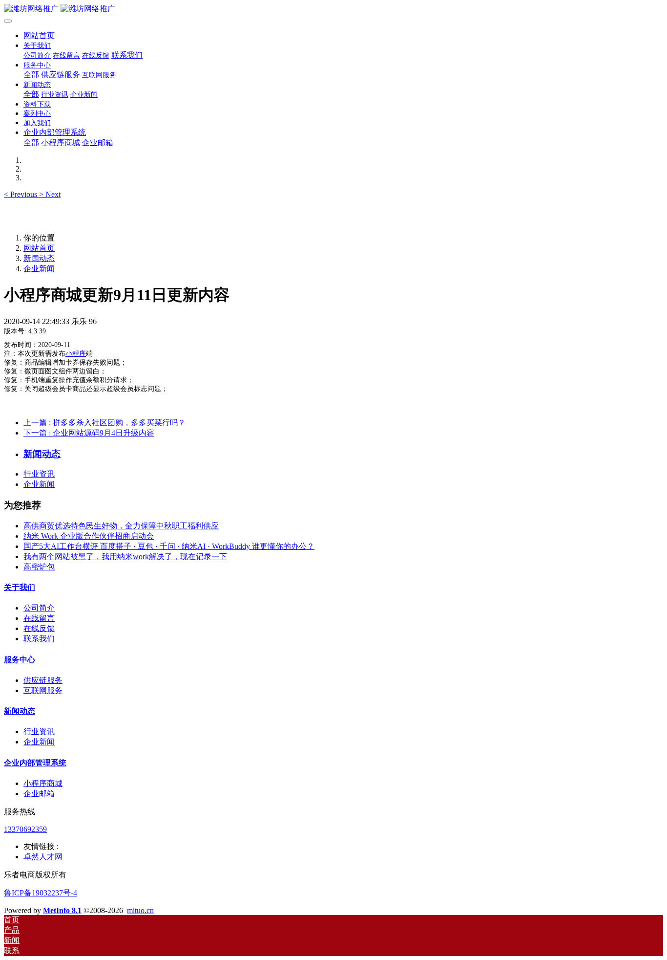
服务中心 (19, 659)
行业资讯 (39, 474)
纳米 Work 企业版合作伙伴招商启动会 (88, 536)
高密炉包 (39, 567)
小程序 (75, 353)
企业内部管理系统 (35, 763)
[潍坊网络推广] (333, 9)
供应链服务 (43, 680)
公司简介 (39, 608)
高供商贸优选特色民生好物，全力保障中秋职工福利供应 (121, 526)
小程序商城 (43, 783)
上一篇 (104, 422)
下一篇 (88, 433)
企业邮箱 (39, 793)
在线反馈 (39, 628)
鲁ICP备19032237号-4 (40, 893)
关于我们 (19, 587)
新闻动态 (39, 258)
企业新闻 (39, 268)
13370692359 (25, 829)
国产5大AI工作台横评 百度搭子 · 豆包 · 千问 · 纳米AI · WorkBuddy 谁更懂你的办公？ (168, 546)
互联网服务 (43, 690)
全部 (31, 74)
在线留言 (39, 618)
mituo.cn (140, 910)
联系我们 (39, 638)
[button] (21, 194)
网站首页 (39, 35)
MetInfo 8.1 (62, 910)
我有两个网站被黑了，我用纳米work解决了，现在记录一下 (125, 556)
